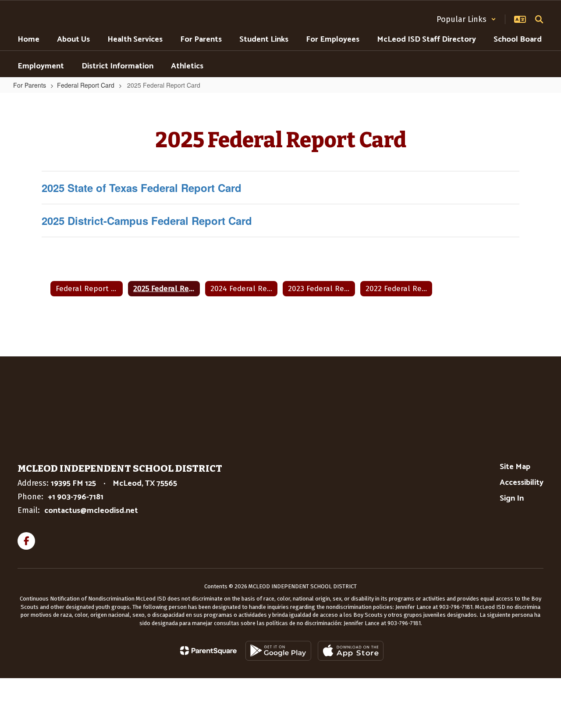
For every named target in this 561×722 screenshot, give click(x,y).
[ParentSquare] (208, 650)
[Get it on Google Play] (278, 651)
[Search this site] (539, 19)
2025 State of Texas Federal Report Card (141, 187)
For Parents (29, 85)
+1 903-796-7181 (75, 497)
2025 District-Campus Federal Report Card (147, 220)
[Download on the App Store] (350, 651)
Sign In (512, 498)
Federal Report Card (85, 85)
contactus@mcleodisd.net (91, 510)
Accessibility (521, 482)
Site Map (515, 466)
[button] (466, 19)
